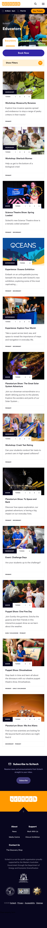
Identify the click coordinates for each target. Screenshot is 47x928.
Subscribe (23, 780)
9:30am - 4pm (10, 11)
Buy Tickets (38, 11)
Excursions (10, 40)
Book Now (23, 52)
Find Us (23, 11)
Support (33, 826)
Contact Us (14, 845)
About (14, 826)
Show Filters (12, 62)
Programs (26, 40)
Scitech (6, 23)
